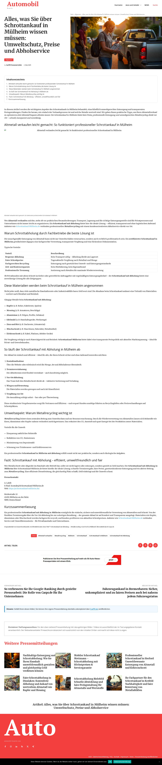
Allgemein (9, 60)
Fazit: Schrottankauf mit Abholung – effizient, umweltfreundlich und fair (34, 97)
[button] (155, 5)
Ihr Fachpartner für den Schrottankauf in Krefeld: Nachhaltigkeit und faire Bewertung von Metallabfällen (139, 684)
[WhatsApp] (155, 545)
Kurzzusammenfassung (17, 99)
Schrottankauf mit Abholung (120, 536)
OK (110, 761)
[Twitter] (145, 545)
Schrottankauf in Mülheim (98, 536)
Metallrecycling (60, 536)
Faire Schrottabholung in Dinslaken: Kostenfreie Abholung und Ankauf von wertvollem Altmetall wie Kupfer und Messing (38, 684)
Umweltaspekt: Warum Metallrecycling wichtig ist (26, 94)
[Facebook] (140, 545)
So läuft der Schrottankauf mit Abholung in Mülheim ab (28, 91)
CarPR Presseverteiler (14, 65)
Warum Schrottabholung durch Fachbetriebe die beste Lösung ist (32, 86)
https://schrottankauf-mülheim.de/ (24, 488)
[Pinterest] (150, 545)
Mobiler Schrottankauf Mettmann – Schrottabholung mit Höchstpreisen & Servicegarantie (87, 661)
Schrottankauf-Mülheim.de (28, 226)
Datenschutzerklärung (122, 761)
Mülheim (71, 536)
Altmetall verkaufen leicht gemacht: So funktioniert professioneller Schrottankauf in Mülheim (42, 84)
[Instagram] (11, 746)
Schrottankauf (82, 536)
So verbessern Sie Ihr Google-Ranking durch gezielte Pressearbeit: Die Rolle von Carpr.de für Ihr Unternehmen (40, 592)
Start (71, 14)
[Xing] (33, 746)
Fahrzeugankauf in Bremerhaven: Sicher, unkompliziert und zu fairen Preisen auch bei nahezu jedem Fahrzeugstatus (121, 592)
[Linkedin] (16, 746)
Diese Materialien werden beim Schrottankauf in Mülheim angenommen (34, 89)
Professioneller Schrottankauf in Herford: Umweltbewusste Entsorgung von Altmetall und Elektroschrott (140, 661)
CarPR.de (94, 609)
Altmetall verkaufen (45, 536)
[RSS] (22, 746)
